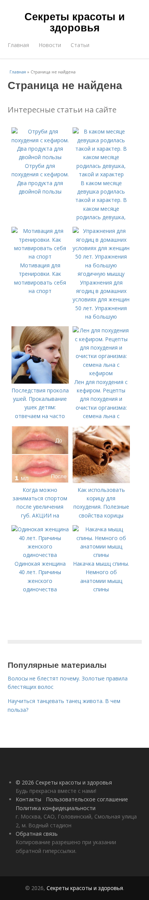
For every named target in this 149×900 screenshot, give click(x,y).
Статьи (80, 45)
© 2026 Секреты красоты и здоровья (64, 782)
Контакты (28, 799)
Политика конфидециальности (56, 808)
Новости (50, 45)
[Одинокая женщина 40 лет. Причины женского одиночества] (40, 554)
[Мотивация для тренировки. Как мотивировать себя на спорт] (40, 256)
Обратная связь (37, 833)
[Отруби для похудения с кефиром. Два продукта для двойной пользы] (40, 157)
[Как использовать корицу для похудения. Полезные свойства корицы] (101, 481)
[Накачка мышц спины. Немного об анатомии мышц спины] (101, 554)
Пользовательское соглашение (87, 799)
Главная (18, 45)
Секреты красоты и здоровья (74, 21)
